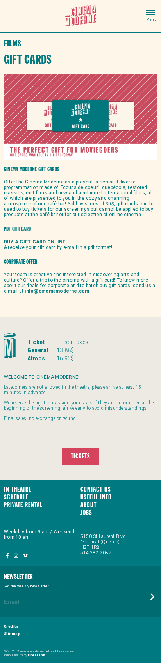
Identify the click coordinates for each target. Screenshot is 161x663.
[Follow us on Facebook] (8, 556)
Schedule (16, 497)
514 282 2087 (95, 552)
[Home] (80, 16)
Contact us (95, 490)
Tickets (80, 456)
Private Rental (23, 505)
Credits (11, 626)
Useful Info (96, 497)
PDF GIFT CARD (17, 230)
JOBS (86, 513)
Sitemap (12, 634)
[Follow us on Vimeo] (25, 556)
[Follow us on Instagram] (16, 556)
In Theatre (17, 490)
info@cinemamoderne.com (57, 291)
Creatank (36, 655)
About (88, 505)
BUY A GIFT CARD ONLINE (34, 242)
